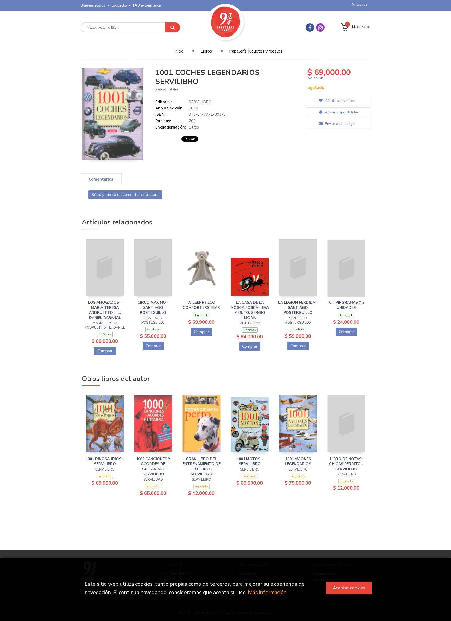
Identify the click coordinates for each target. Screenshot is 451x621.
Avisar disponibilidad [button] (341, 112)
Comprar (104, 351)
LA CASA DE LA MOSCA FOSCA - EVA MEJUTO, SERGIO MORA (249, 310)
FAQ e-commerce (147, 5)
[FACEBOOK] (310, 27)
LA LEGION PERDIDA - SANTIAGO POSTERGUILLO (298, 307)
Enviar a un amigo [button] (339, 123)
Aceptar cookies (349, 588)
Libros (206, 51)
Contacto (119, 5)
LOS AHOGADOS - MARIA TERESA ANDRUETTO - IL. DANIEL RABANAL (105, 310)
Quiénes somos (93, 5)
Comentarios (101, 179)
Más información (267, 592)
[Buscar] (172, 27)
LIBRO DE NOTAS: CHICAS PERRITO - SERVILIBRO (346, 464)
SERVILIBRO (166, 89)
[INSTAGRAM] (320, 27)
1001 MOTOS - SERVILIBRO (250, 461)
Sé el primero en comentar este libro (125, 195)
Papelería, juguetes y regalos (255, 51)
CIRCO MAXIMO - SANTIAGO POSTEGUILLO (153, 307)
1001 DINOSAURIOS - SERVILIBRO (105, 461)
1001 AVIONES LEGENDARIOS (298, 461)
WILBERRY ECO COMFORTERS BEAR (201, 305)
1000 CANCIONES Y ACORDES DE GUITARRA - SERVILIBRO (153, 466)
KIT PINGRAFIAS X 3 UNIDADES (346, 305)
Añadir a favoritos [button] (339, 100)
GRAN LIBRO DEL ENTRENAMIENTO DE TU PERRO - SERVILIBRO (201, 466)
